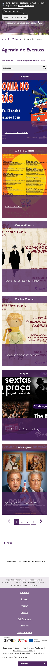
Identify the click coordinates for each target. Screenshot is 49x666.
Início (4, 39)
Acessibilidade (40, 653)
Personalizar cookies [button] (13, 11)
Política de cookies (26, 5)
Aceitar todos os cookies (15, 17)
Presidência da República (33, 648)
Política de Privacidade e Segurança (30, 582)
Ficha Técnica (7, 582)
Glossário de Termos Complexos (24, 585)
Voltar (9, 543)
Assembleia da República (23, 650)
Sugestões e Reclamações (16, 580)
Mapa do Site (34, 580)
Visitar (15, 39)
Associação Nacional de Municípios (17, 653)
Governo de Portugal (11, 648)
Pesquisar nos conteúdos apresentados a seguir (23, 60)
